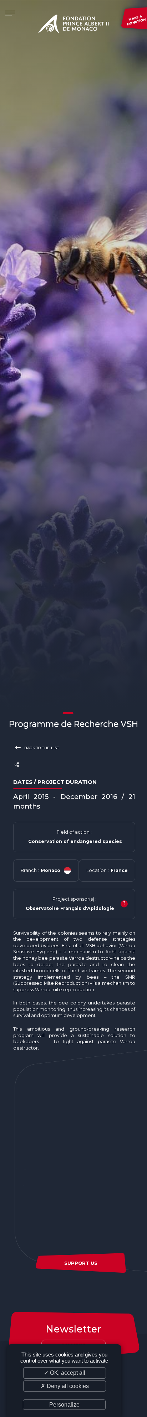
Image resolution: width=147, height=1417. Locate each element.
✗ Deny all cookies (65, 1386)
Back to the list (41, 748)
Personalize (64, 1405)
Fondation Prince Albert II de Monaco (73, 25)
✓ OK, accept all (64, 1373)
